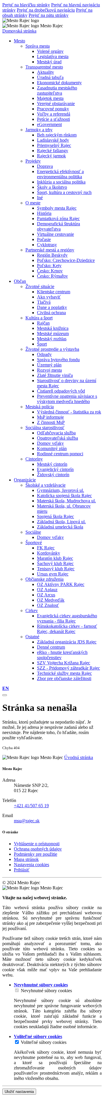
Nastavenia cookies (31, 864)
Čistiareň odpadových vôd (61, 391)
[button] (5, 688)
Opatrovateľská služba (57, 438)
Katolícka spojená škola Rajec (64, 495)
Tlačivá (44, 302)
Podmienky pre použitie (35, 854)
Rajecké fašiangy (52, 150)
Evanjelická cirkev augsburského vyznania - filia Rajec (67, 618)
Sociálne (33, 532)
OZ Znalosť (48, 605)
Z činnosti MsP (51, 422)
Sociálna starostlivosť (44, 427)
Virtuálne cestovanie (55, 234)
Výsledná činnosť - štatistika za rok (69, 411)
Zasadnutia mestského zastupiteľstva (57, 90)
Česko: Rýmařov (52, 276)
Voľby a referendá (53, 114)
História (44, 213)
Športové (33, 542)
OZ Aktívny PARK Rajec (60, 584)
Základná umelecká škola (60, 526)
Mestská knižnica (52, 328)
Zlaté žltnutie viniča (55, 375)
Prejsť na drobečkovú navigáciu (46, 10)
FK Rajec (46, 547)
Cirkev (31, 610)
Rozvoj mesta (49, 370)
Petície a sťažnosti (53, 119)
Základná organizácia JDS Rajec (66, 641)
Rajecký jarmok (51, 155)
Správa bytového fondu (58, 359)
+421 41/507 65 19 (31, 805)
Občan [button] (20, 281)
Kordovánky (48, 553)
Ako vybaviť (49, 296)
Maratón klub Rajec (55, 558)
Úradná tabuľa (50, 77)
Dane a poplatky (52, 307)
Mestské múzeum (53, 333)
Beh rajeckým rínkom (57, 134)
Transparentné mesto (44, 66)
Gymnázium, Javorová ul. (60, 490)
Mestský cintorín (52, 464)
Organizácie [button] (25, 479)
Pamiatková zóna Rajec (58, 218)
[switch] (17, 990)
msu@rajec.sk (27, 820)
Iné (40, 197)
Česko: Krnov (50, 270)
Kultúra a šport (39, 317)
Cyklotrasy (47, 244)
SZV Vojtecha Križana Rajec (63, 662)
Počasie (44, 239)
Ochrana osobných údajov (38, 848)
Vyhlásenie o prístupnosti (37, 843)
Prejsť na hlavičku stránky (26, 4)
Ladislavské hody (53, 140)
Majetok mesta (50, 98)
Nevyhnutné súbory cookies (46, 990)
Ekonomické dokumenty (59, 82)
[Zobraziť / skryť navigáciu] (4, 695)
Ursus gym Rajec (52, 573)
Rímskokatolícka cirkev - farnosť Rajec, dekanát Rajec (67, 629)
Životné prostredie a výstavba (52, 349)
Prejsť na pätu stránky (48, 15)
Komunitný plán (52, 448)
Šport (42, 343)
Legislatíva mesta (52, 56)
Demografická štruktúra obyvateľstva (58, 226)
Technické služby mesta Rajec (64, 673)
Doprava (45, 166)
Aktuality (45, 72)
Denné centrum (51, 647)
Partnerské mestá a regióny (49, 249)
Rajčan (43, 323)
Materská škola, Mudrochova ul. (66, 500)
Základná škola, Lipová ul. (61, 521)
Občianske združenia (44, 579)
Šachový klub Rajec (55, 563)
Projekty (33, 161)
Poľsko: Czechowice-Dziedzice (66, 260)
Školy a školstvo (52, 187)
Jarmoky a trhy (39, 129)
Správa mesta (37, 46)
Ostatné (32, 636)
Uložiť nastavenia (19, 1091)
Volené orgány (50, 51)
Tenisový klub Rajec (56, 568)
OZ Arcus (46, 594)
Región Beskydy (52, 255)
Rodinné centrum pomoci (60, 453)
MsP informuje (50, 417)
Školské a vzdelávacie (45, 485)
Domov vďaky (50, 443)
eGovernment (49, 124)
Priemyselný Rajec (54, 145)
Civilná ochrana (51, 312)
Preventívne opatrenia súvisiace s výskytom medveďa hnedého (67, 399)
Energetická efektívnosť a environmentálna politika (60, 174)
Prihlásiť (21, 869)
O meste (32, 202)
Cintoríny (34, 458)
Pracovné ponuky (53, 108)
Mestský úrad (49, 61)
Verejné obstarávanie (56, 103)
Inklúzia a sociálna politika (61, 181)
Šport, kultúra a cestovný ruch (64, 192)
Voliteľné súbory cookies (43, 1042)
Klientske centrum (53, 291)
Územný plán (49, 364)
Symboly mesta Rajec (57, 208)
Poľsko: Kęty (49, 265)
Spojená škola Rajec (55, 516)
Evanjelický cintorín (55, 469)
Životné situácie (39, 286)
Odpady (44, 354)
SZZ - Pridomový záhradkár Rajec (68, 668)
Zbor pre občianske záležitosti (64, 678)
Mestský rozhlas (51, 338)
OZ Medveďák (50, 600)
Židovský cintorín (53, 474)
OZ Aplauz (47, 589)
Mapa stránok (26, 859)
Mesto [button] (19, 40)
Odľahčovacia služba (56, 432)
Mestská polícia (39, 406)
